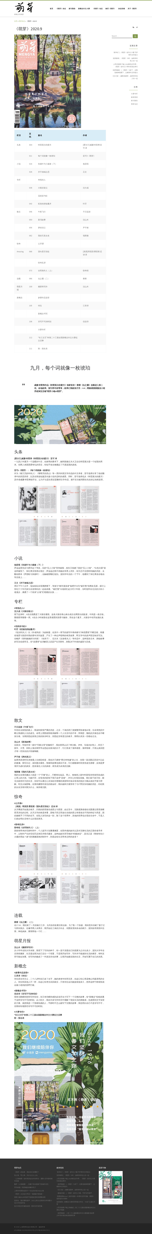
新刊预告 (134, 101)
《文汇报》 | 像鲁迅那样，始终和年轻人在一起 (125, 77)
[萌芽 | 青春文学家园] (24, 6)
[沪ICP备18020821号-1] (42, 1230)
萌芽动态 (134, 104)
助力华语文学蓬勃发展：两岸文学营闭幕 (28, 1206)
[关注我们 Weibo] (137, 27)
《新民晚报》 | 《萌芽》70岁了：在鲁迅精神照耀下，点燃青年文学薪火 (125, 71)
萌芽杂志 (22, 21)
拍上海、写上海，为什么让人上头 (26, 1175)
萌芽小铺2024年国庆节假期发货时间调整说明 (29, 1197)
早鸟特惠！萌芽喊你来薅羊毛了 (25, 1187)
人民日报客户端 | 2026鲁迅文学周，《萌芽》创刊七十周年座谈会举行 (125, 65)
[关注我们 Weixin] (133, 27)
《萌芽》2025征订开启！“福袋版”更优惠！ (29, 1194)
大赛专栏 (134, 94)
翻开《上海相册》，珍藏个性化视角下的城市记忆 (31, 1184)
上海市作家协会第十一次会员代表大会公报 (29, 1191)
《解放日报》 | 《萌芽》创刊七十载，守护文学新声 (74, 1193)
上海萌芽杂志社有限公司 (28, 1227)
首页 (15, 21)
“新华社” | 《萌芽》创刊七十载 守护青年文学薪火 (125, 53)
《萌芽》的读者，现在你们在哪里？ (26, 1172)
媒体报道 (134, 97)
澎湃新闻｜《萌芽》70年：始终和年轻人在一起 (125, 59)
